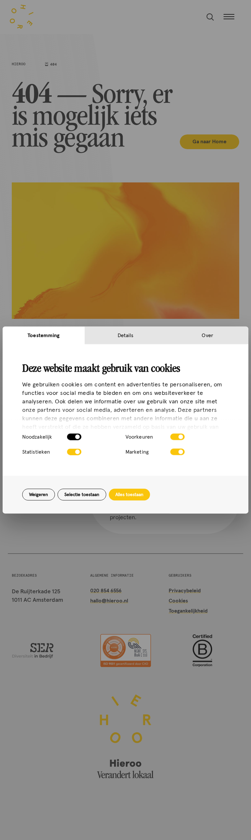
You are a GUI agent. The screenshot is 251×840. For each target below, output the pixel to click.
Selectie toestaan (81, 494)
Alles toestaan (129, 494)
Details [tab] (126, 335)
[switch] (177, 437)
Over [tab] (207, 335)
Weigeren (38, 494)
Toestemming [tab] (43, 335)
